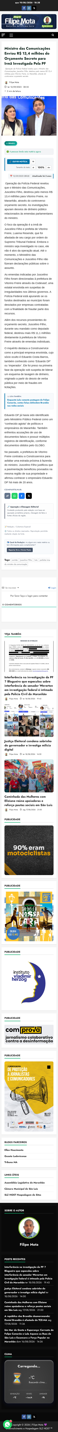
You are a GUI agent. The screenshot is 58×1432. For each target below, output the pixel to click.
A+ (49, 167)
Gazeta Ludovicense (15, 1156)
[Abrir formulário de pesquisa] (53, 35)
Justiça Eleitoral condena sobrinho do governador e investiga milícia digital (28, 745)
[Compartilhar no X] (29, 496)
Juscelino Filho (26, 560)
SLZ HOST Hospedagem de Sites (22, 1195)
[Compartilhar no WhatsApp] (15, 496)
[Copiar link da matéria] (7, 496)
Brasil (11, 143)
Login (53, 587)
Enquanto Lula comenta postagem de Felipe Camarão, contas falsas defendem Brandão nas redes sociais (28, 402)
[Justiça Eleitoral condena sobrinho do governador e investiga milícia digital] (29, 720)
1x (33, 161)
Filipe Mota (14, 82)
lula (36, 560)
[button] (3, 35)
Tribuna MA (10, 1162)
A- (33, 167)
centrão (15, 560)
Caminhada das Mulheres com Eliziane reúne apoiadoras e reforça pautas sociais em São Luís (28, 800)
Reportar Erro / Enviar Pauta (20, 550)
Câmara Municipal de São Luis (21, 1189)
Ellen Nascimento (13, 1150)
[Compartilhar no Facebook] (22, 496)
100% (41, 167)
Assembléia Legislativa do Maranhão (24, 1182)
